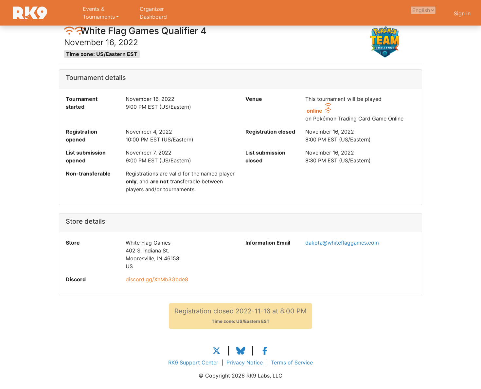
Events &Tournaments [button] (99, 13)
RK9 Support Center (193, 362)
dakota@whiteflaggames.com (342, 242)
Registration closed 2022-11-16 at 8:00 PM (240, 315)
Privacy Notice (244, 362)
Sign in (462, 13)
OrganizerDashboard (153, 13)
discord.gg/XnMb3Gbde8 (157, 279)
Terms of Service (292, 362)
